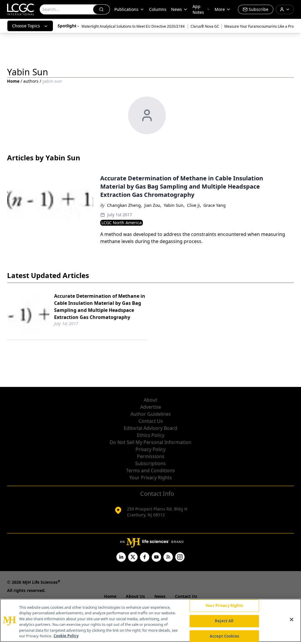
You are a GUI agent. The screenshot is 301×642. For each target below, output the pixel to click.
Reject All (224, 620)
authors (31, 81)
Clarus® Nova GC (204, 26)
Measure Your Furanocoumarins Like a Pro (259, 26)
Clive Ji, (194, 205)
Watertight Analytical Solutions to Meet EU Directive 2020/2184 (133, 26)
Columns (157, 9)
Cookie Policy (65, 635)
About (150, 400)
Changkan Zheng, (124, 205)
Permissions (150, 456)
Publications (126, 9)
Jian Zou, (152, 205)
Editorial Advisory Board (150, 428)
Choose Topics (26, 26)
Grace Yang (214, 205)
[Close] (291, 619)
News (176, 9)
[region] (150, 620)
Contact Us (150, 421)
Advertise (150, 407)
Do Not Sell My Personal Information (150, 442)
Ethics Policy (150, 435)
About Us (135, 596)
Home (13, 81)
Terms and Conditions (150, 470)
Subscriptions (150, 463)
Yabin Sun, (174, 205)
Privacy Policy (150, 449)
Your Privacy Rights (150, 477)
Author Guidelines (151, 414)
